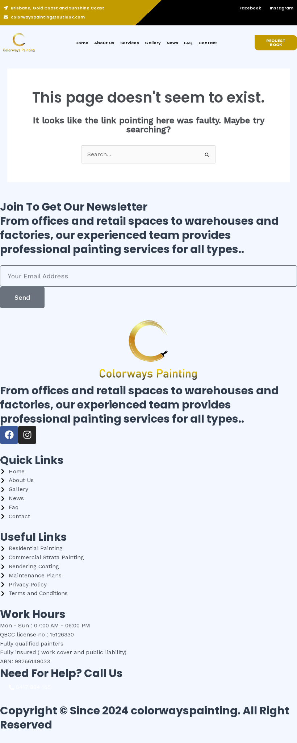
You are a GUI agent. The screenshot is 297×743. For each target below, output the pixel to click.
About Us (104, 43)
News (172, 43)
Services (129, 43)
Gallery (153, 43)
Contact (207, 43)
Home (81, 43)
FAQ (188, 43)
